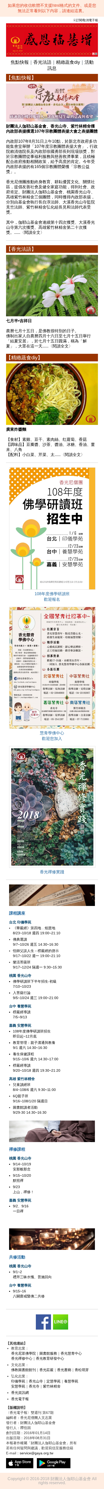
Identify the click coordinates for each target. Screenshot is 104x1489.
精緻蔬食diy (68, 62)
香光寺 (34, 1386)
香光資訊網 (20, 1393)
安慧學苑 (18, 1386)
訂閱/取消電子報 (87, 20)
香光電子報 (20, 1399)
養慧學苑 (71, 1381)
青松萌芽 (82, 1370)
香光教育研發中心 (50, 1358)
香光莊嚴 (46, 1370)
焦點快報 (20, 62)
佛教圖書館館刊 (23, 1370)
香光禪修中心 (21, 1358)
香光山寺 (36, 1381)
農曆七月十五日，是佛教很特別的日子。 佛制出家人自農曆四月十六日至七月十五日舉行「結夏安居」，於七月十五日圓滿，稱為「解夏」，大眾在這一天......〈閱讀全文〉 (48, 333)
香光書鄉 (64, 1370)
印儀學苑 (18, 1381)
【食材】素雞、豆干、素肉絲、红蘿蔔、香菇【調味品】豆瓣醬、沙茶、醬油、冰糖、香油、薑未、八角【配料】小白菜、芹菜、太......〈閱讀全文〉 (50, 442)
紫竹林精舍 (52, 1386)
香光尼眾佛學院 (23, 1353)
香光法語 (42, 62)
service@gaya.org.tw (36, 1453)
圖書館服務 (48, 1353)
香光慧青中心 (71, 1353)
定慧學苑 (53, 1381)
